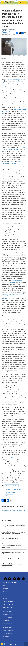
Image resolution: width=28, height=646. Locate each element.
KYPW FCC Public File (8, 630)
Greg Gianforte (17, 489)
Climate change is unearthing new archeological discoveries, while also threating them (11, 545)
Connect (5, 598)
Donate (23, 2)
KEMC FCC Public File (8, 601)
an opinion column (8, 298)
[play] (2, 644)
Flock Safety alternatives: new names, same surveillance (13, 526)
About (4, 595)
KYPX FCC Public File (8, 633)
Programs (5, 588)
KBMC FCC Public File (8, 604)
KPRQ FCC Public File (8, 608)
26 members (15, 458)
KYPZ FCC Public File (8, 636)
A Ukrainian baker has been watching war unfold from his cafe (12, 564)
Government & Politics (11, 485)
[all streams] (26, 644)
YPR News (8, 495)
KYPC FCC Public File (8, 614)
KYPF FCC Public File (7, 617)
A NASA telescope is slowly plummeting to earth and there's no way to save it (13, 532)
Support (5, 591)
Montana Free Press (11, 492)
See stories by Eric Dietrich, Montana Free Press (13, 511)
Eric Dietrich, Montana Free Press (7, 31)
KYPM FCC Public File (8, 624)
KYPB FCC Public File (8, 611)
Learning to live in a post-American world (12, 559)
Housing (8, 489)
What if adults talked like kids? (9, 539)
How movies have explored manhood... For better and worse (12, 553)
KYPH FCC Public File (8, 620)
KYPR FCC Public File (8, 627)
